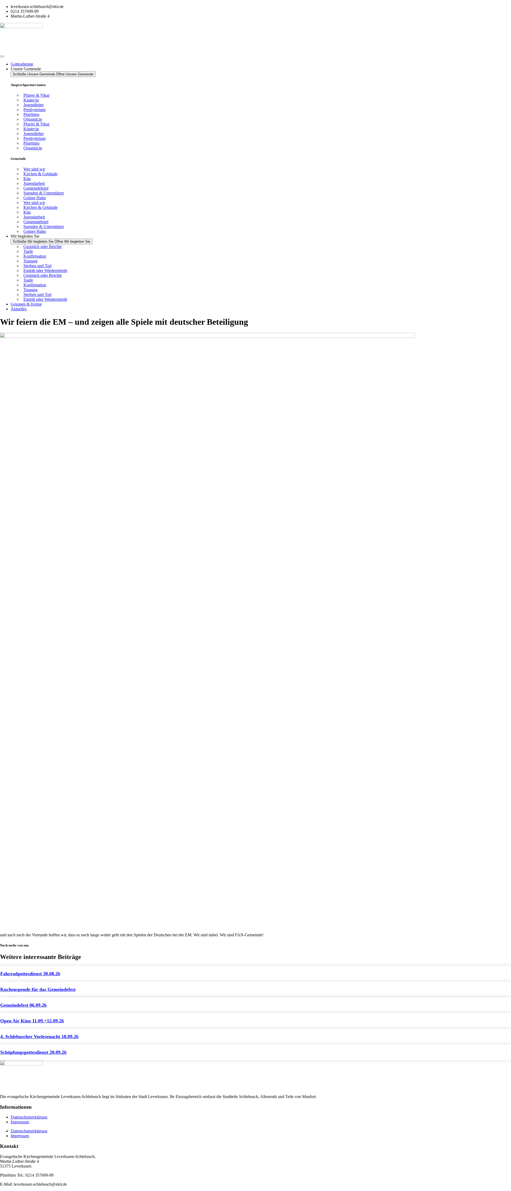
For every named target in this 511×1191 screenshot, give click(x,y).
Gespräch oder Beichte (42, 246)
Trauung (30, 261)
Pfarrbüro (31, 114)
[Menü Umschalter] (2, 56)
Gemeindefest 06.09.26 (23, 1005)
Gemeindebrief (35, 188)
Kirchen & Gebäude (40, 174)
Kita (27, 178)
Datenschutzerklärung (29, 1117)
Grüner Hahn (34, 198)
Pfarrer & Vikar (36, 95)
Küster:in (31, 100)
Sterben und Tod (37, 265)
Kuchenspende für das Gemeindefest (38, 989)
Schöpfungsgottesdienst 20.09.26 (33, 1052)
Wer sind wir (34, 169)
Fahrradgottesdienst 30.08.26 (30, 973)
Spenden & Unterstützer (43, 193)
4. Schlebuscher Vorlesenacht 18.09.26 (39, 1036)
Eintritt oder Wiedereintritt (45, 270)
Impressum (20, 1122)
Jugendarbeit (34, 183)
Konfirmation (34, 256)
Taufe (28, 251)
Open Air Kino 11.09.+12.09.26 (32, 1020)
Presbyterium (34, 109)
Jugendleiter (33, 105)
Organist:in (32, 119)
